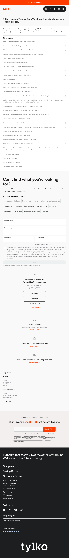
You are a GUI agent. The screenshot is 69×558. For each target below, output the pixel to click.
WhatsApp (34, 298)
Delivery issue (18, 211)
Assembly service (42, 206)
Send (34, 262)
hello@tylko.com (34, 307)
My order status (26, 201)
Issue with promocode (53, 201)
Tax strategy (7, 401)
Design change (8, 206)
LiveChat (34, 293)
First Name (7, 237)
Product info (45, 211)
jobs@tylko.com (34, 346)
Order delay (52, 206)
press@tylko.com (34, 362)
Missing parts (7, 211)
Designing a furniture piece (32, 211)
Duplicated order (29, 206)
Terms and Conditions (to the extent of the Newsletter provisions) (28, 439)
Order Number (8, 220)
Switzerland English (13, 520)
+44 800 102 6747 (34, 303)
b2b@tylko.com (34, 329)
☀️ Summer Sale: (34, 2)
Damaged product (39, 201)
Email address (41, 237)
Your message (8, 228)
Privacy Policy (47, 256)
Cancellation (18, 206)
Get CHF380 (49, 429)
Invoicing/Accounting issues (12, 201)
